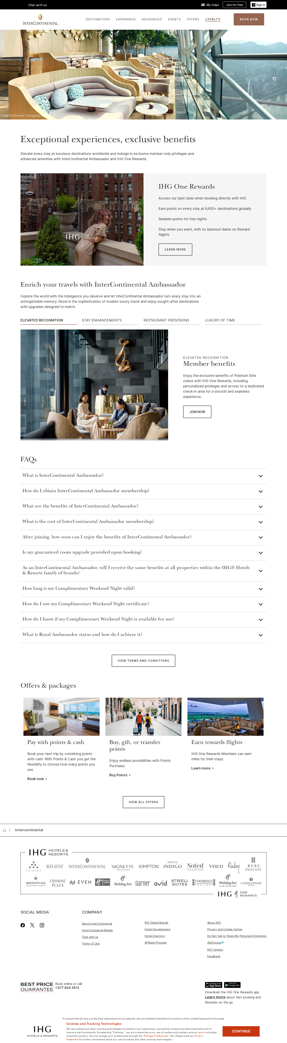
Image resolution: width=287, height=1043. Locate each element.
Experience (126, 19)
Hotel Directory (155, 936)
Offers (193, 19)
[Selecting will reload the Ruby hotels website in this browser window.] (234, 865)
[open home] (6, 830)
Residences (152, 19)
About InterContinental (97, 923)
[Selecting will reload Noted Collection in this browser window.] (195, 865)
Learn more (215, 997)
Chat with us (90, 937)
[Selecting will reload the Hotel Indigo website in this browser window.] (173, 865)
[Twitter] (32, 925)
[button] (258, 5)
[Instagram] (42, 925)
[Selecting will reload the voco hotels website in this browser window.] (216, 865)
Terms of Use (91, 943)
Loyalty (213, 19)
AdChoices (214, 942)
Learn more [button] (200, 768)
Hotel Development (157, 929)
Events (174, 19)
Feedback (213, 956)
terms (201, 1032)
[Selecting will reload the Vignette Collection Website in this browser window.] (122, 865)
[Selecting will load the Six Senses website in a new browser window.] (33, 865)
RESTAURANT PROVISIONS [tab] (166, 320)
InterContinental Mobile (97, 930)
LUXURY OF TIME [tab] (220, 320)
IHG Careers (215, 949)
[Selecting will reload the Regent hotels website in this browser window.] (54, 865)
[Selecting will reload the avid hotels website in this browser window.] (160, 882)
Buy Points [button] (118, 775)
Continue (241, 1031)
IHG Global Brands (156, 922)
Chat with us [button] (37, 5)
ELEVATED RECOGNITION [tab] (41, 320)
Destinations (98, 19)
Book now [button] (35, 779)
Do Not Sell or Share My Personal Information (236, 936)
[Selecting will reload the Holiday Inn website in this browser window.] (123, 882)
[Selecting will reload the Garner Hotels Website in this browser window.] (142, 882)
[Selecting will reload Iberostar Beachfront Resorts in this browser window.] (35, 882)
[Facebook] (23, 925)
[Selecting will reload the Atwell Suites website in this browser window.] (179, 882)
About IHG (214, 922)
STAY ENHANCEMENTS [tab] (102, 320)
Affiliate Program (156, 942)
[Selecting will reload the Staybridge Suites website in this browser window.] (204, 882)
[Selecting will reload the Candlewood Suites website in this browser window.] (251, 882)
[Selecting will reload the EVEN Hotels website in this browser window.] (80, 882)
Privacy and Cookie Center (224, 929)
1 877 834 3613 (67, 988)
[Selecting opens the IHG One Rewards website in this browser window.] (237, 894)
